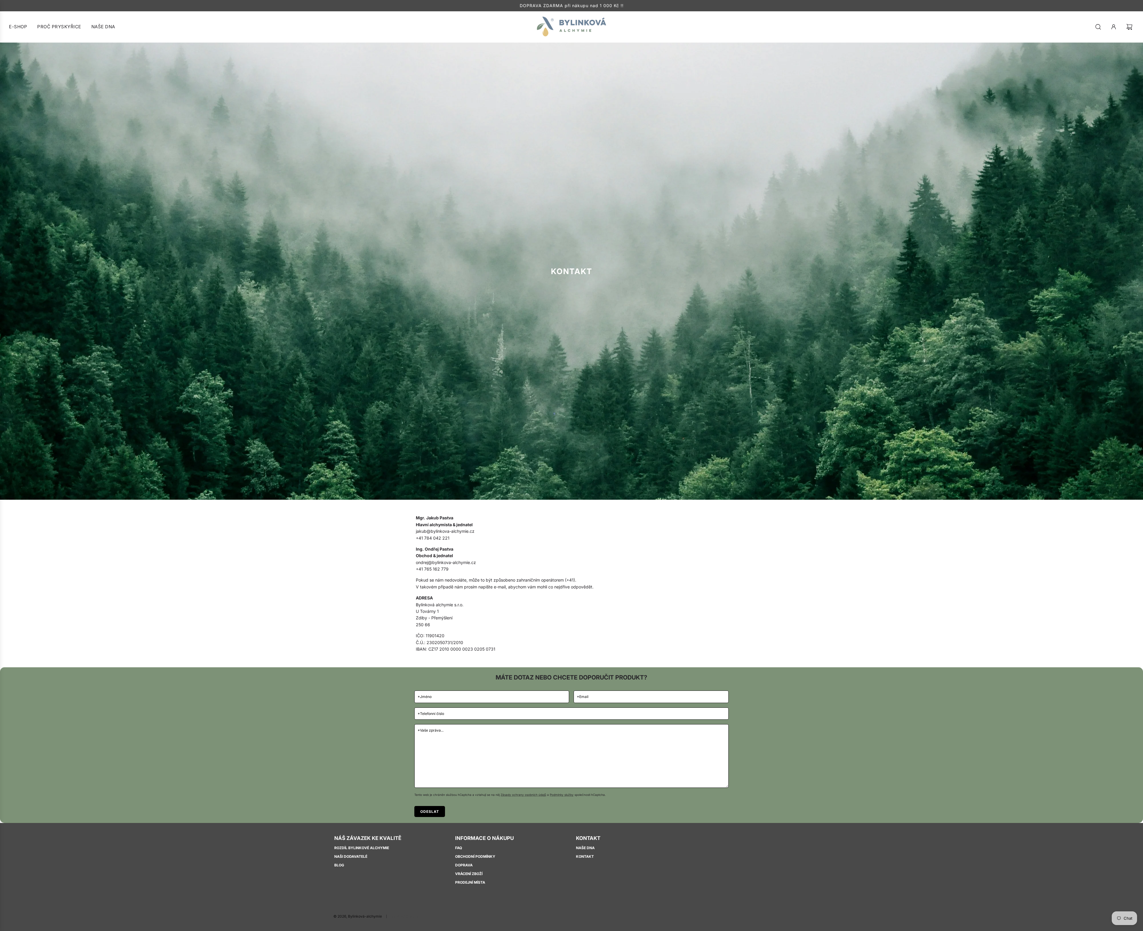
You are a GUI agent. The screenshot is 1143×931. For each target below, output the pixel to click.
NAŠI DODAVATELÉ (350, 856)
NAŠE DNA (585, 848)
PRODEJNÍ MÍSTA (470, 882)
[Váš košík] (1130, 27)
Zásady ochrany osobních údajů (523, 794)
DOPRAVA (464, 865)
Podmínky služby (562, 794)
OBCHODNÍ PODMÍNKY (475, 856)
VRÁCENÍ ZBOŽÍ (469, 873)
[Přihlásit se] (1114, 27)
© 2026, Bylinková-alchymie (357, 916)
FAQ (458, 848)
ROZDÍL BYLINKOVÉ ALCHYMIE (361, 848)
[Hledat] (1098, 27)
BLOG (339, 865)
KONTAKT (585, 856)
